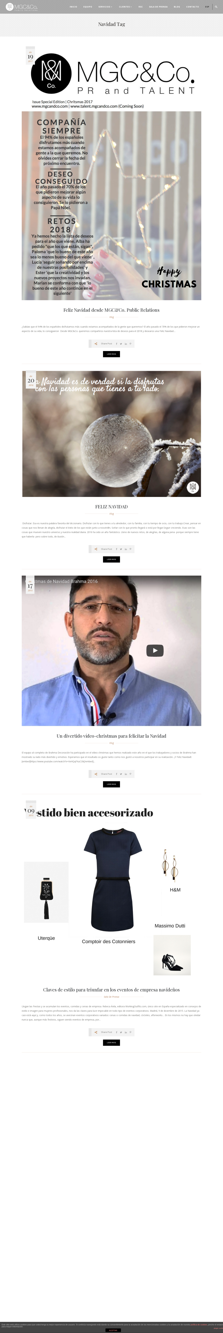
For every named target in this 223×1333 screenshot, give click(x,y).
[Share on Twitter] (121, 343)
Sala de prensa (111, 996)
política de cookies (199, 1325)
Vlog (111, 317)
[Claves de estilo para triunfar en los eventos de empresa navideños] (111, 890)
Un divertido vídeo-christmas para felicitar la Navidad (111, 736)
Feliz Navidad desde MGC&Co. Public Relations (111, 310)
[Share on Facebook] (116, 343)
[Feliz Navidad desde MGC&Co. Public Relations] (111, 173)
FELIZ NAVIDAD (111, 506)
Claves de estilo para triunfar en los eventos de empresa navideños (111, 990)
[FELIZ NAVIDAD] (111, 433)
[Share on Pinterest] (130, 343)
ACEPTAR (113, 1330)
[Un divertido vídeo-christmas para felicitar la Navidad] (111, 651)
